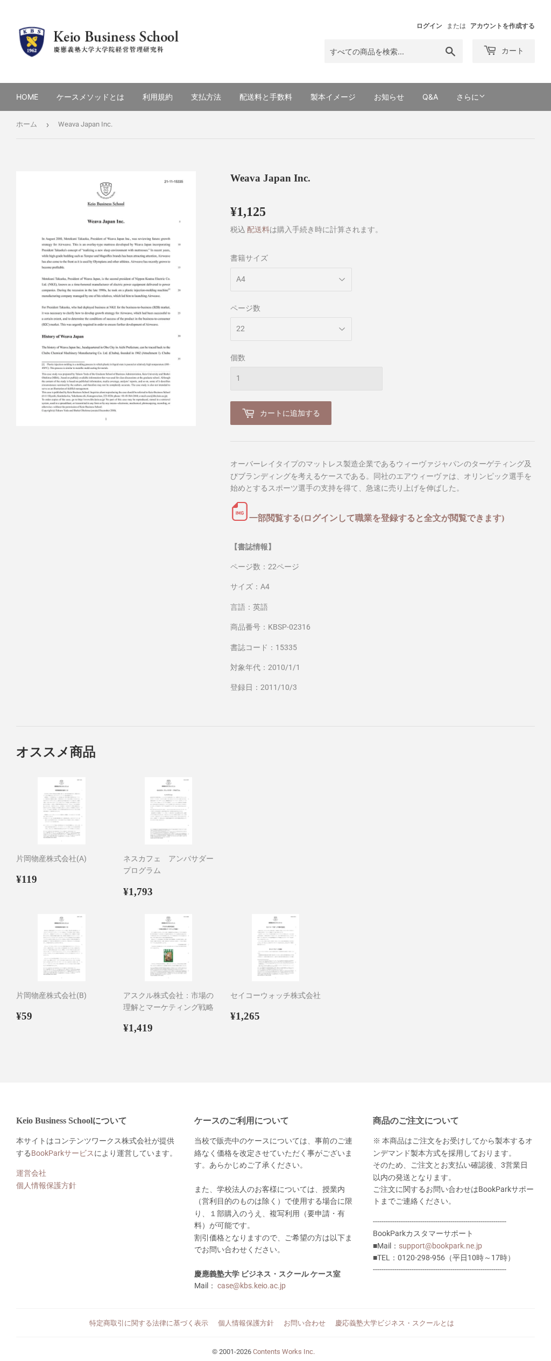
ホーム (26, 124)
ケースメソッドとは (90, 96)
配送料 (258, 229)
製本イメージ (333, 96)
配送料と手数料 (265, 96)
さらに (467, 97)
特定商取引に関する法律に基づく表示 (148, 1323)
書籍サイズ (249, 258)
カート (511, 50)
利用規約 (158, 96)
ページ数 (245, 308)
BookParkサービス (62, 1153)
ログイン (429, 26)
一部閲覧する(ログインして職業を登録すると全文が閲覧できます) (376, 517)
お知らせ (389, 96)
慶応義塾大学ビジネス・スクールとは (394, 1323)
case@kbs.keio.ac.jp (251, 1285)
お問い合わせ (305, 1323)
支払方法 (206, 96)
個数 (237, 357)
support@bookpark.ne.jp (440, 1245)
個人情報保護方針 (46, 1185)
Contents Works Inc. (284, 1352)
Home (27, 96)
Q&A (430, 96)
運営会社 (31, 1173)
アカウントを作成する (502, 26)
